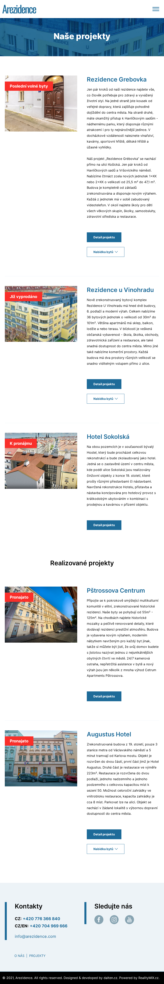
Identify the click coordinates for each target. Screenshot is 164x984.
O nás (19, 956)
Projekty (37, 956)
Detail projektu (104, 237)
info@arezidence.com (35, 936)
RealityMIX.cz (148, 978)
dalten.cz (110, 978)
